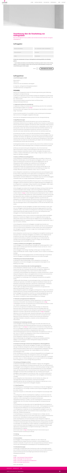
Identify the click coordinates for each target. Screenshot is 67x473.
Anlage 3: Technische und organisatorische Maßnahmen (24, 460)
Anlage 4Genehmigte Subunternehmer (21, 462)
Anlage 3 (42, 311)
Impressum (9, 468)
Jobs (59, 2)
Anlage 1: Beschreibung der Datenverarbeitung (23, 457)
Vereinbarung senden (46, 68)
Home (32, 2)
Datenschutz (16, 468)
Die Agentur (46, 2)
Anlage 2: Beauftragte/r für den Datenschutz (22, 458)
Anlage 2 (24, 192)
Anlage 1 (31, 107)
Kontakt (63, 2)
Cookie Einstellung (20, 471)
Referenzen (53, 2)
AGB (21, 468)
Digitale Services (38, 2)
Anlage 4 (25, 429)
